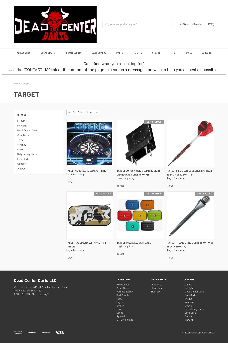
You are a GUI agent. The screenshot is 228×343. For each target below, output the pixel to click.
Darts (119, 53)
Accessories (24, 53)
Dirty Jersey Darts (27, 154)
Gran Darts (23, 135)
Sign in (186, 24)
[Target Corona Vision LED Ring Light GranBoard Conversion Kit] (140, 143)
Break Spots (48, 53)
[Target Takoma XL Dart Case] (140, 215)
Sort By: (72, 112)
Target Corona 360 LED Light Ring (86, 170)
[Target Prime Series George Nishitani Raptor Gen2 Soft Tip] (190, 143)
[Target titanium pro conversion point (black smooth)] (190, 215)
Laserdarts (23, 159)
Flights (138, 53)
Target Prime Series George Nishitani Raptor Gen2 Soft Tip (189, 172)
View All (21, 168)
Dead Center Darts (27, 130)
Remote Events (73, 53)
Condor (21, 163)
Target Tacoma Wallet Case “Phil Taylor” (86, 244)
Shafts (156, 53)
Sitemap (155, 291)
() (212, 24)
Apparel (206, 53)
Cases (188, 53)
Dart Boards (99, 53)
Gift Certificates (125, 319)
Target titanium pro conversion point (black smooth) (190, 244)
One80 (20, 149)
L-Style (21, 120)
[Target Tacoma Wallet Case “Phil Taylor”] (90, 215)
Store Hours (157, 288)
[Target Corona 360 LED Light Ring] (90, 143)
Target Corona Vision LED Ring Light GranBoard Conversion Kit (138, 172)
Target (20, 140)
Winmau (21, 144)
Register (197, 24)
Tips (173, 53)
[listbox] (88, 112)
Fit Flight (22, 125)
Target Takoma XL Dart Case (134, 242)
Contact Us (156, 284)
